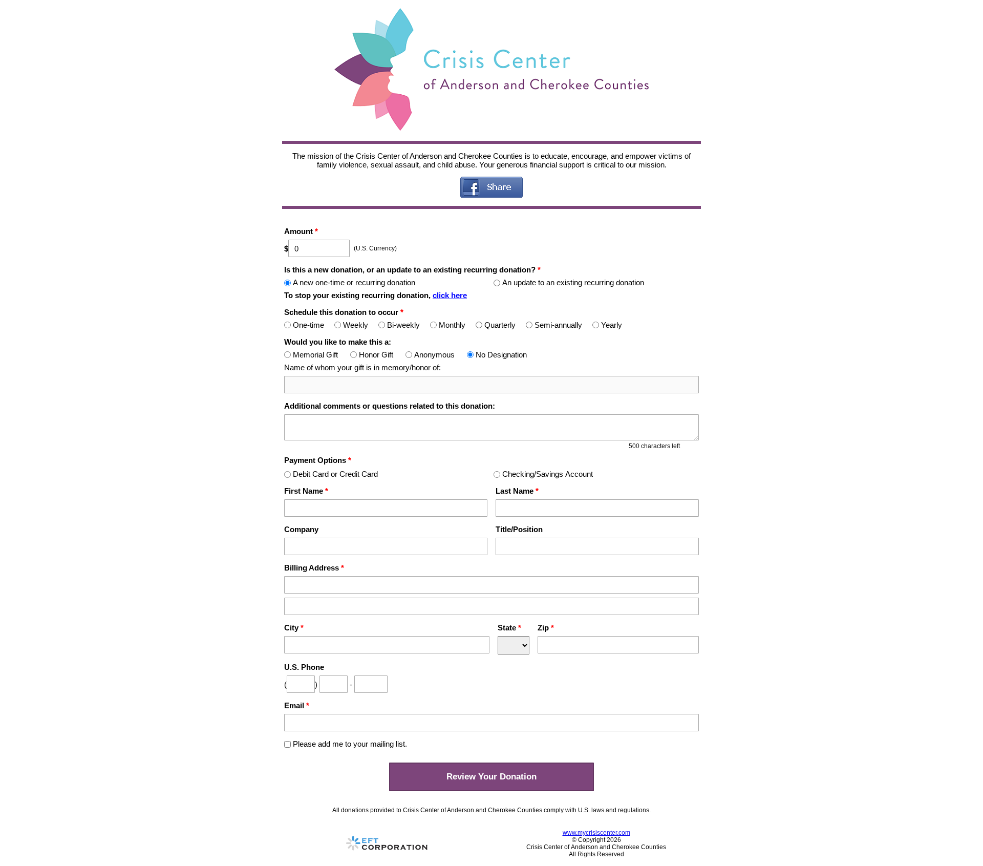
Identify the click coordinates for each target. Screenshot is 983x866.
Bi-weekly (403, 325)
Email (296, 705)
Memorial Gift (315, 354)
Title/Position (519, 529)
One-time (308, 325)
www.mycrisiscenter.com (596, 832)
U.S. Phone (304, 667)
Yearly (611, 325)
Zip (546, 627)
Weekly (355, 325)
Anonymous (434, 354)
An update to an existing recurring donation (573, 282)
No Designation (501, 354)
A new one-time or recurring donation (354, 282)
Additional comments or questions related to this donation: (389, 406)
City (294, 627)
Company (301, 529)
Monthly (452, 325)
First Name (306, 491)
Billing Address (314, 567)
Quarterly (500, 325)
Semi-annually (558, 325)
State (509, 627)
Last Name (517, 491)
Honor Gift (376, 354)
